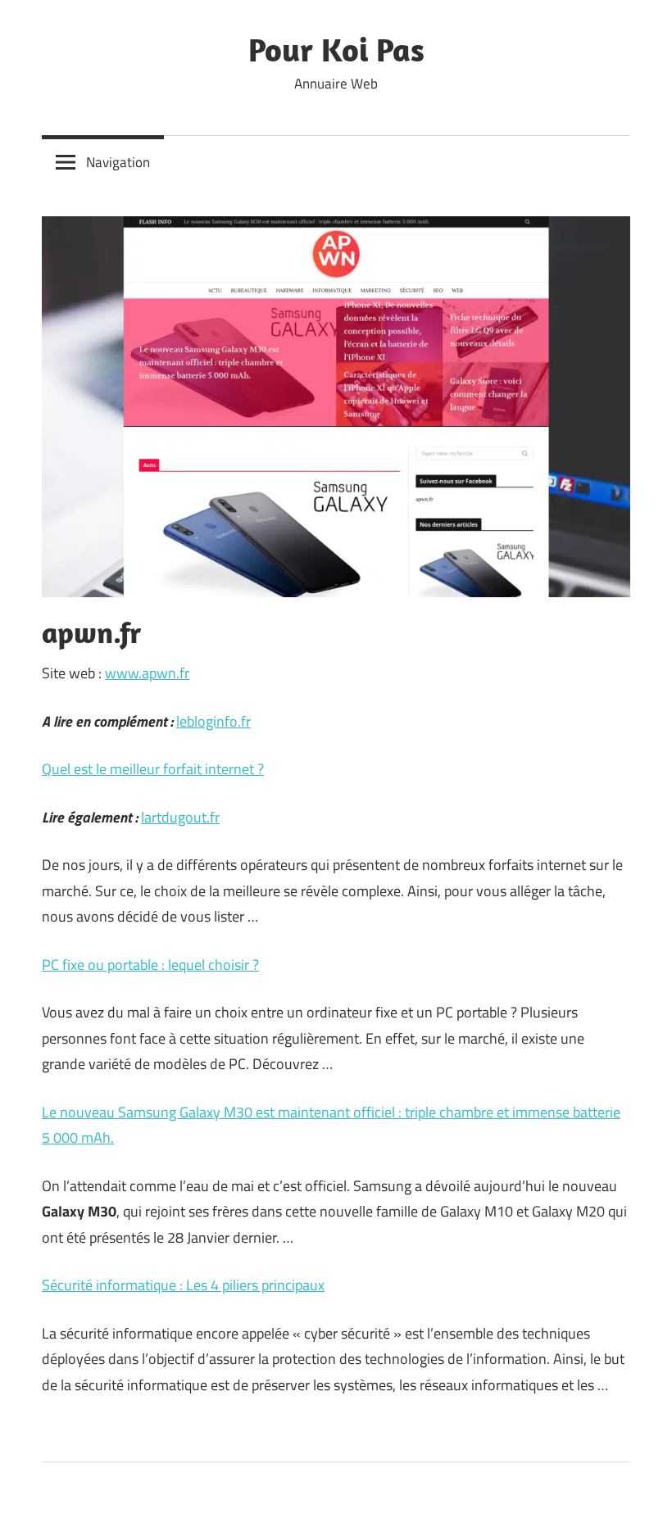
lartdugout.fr (180, 817)
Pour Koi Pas (336, 49)
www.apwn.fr (147, 673)
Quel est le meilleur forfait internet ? (153, 769)
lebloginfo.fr (213, 721)
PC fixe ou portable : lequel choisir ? (150, 965)
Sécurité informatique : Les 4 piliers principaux (183, 1285)
